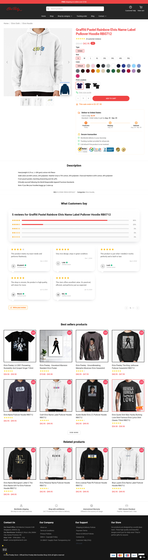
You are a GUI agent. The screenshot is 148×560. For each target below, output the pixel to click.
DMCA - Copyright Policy (49, 537)
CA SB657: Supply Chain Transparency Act (55, 540)
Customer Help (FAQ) (83, 540)
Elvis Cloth (15, 23)
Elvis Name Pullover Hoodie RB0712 (18, 415)
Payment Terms (81, 530)
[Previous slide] (7, 62)
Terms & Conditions (47, 530)
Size (77, 54)
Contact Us (80, 537)
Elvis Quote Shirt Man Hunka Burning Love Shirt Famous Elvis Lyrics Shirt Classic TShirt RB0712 (127, 417)
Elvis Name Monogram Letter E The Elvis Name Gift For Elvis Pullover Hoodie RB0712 (18, 485)
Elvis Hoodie (27, 23)
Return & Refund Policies (85, 534)
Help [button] (143, 557)
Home (6, 23)
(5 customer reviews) (93, 39)
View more (74, 432)
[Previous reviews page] (126, 308)
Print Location (81, 80)
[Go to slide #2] (37, 102)
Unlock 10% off (5, 550)
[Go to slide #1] (25, 102)
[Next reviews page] (138, 308)
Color (78, 62)
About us (43, 527)
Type (77, 47)
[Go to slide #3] (50, 102)
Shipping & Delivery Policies (85, 527)
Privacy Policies (45, 534)
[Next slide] (68, 62)
